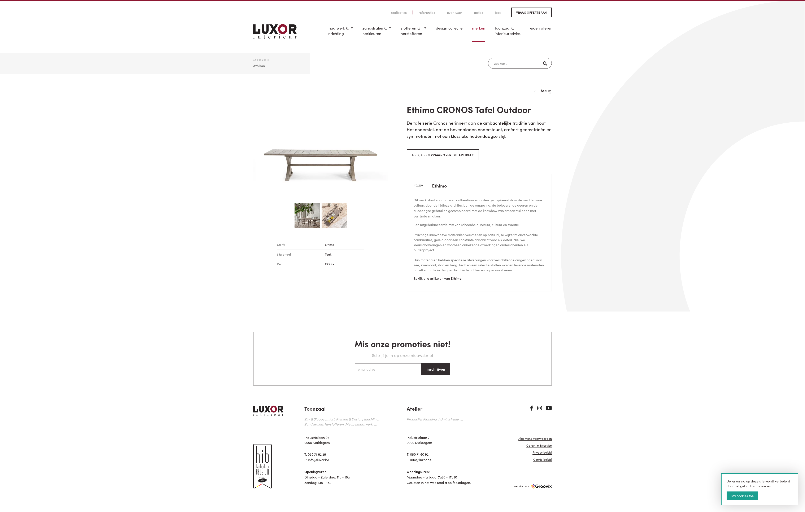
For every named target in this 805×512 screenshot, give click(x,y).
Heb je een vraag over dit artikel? (443, 155)
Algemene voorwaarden (535, 439)
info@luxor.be (318, 459)
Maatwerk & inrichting (338, 30)
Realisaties (399, 12)
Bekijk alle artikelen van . (438, 278)
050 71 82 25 (317, 454)
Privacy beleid (542, 452)
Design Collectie (449, 28)
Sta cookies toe (742, 495)
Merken (478, 28)
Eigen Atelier (541, 28)
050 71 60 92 (419, 454)
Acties (478, 12)
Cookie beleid (542, 460)
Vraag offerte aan (531, 12)
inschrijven (436, 369)
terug (546, 90)
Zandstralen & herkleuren (374, 30)
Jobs (498, 12)
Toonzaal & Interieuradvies (508, 30)
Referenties (427, 12)
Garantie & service (539, 445)
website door (521, 486)
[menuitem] (340, 33)
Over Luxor (454, 12)
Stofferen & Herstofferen (411, 30)
